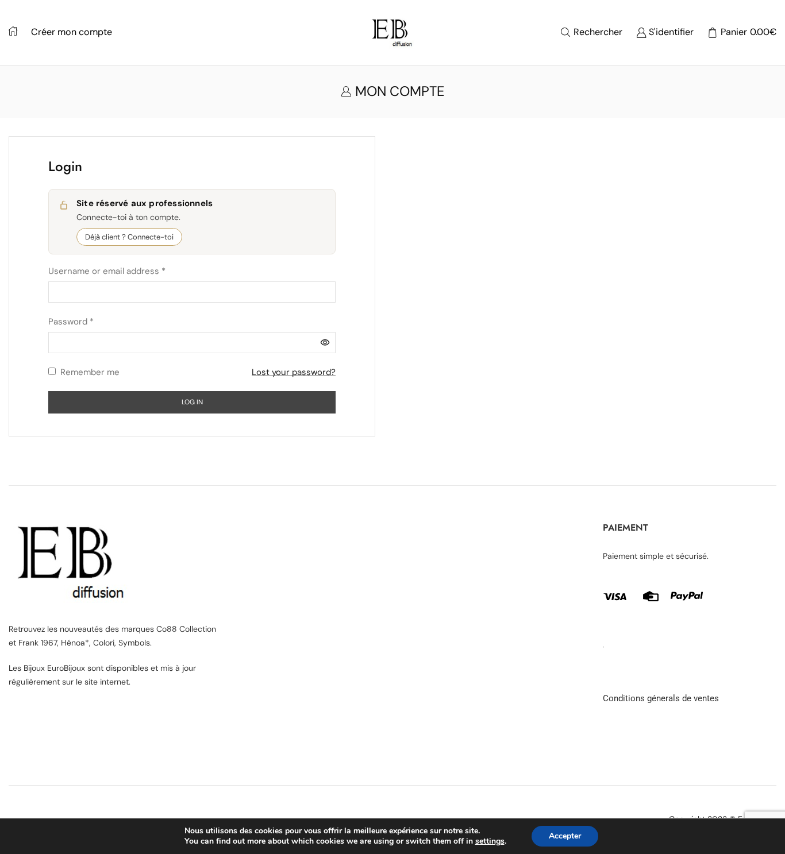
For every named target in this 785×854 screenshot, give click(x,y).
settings (490, 841)
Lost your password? (294, 372)
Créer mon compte (71, 32)
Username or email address (107, 270)
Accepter (565, 835)
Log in (192, 402)
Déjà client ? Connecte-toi (129, 237)
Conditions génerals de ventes (661, 698)
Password (71, 320)
